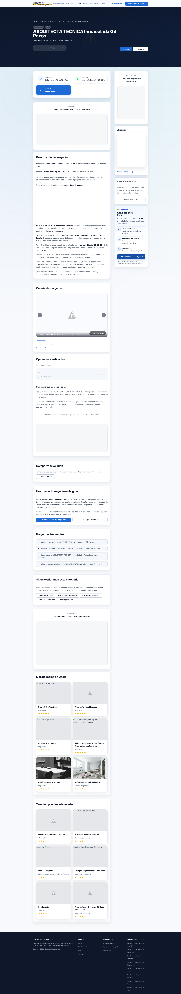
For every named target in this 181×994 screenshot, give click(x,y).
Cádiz (52, 21)
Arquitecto (43, 21)
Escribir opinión (46, 476)
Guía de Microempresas (52, 949)
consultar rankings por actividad (54, 267)
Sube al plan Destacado (90, 519)
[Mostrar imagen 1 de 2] (41, 344)
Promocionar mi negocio (136, 4)
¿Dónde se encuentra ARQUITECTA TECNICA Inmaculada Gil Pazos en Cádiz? (70, 548)
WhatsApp (141, 49)
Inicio (79, 3)
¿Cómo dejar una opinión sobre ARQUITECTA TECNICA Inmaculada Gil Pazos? (71, 564)
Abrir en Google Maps (125, 172)
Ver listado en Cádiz (46, 595)
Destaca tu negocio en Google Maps (54, 519)
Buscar (85, 3)
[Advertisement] (72, 129)
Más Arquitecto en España (67, 595)
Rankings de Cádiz (67, 600)
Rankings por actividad (47, 600)
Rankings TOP (95, 3)
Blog (103, 3)
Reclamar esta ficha (131, 200)
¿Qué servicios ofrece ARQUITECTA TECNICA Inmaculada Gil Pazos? (67, 542)
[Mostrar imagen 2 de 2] (52, 344)
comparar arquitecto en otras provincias (69, 264)
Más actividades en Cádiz (91, 595)
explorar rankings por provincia (80, 267)
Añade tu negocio (108, 943)
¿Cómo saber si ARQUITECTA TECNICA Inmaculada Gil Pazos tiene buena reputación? (68, 556)
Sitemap (80, 954)
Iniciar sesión (117, 4)
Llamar (127, 49)
